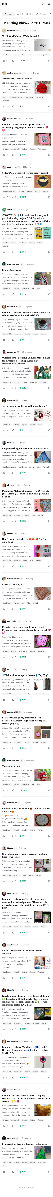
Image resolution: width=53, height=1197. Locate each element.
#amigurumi (25, 289)
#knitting (24, 149)
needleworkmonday (14, 30)
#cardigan (41, 972)
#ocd (31, 561)
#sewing (31, 243)
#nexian (27, 515)
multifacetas (12, 167)
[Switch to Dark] (43, 4)
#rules (37, 55)
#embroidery (42, 149)
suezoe (9, 210)
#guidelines (45, 55)
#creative (45, 694)
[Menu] (49, 4)
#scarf (40, 425)
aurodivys (11, 400)
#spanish (5, 149)
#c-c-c (5, 97)
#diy (38, 289)
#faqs (31, 55)
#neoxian (17, 382)
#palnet (25, 561)
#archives (6, 101)
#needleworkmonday (9, 55)
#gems (25, 382)
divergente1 (11, 485)
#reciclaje (36, 1023)
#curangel (46, 467)
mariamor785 (12, 307)
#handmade (36, 694)
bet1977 (10, 670)
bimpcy (10, 533)
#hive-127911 (7, 334)
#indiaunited (33, 382)
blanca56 (10, 894)
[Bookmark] (49, 60)
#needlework (22, 55)
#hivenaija (43, 382)
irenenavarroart (13, 264)
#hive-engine (42, 1162)
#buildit (43, 334)
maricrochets (12, 119)
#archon (40, 515)
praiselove (11, 1138)
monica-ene (11, 352)
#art (33, 289)
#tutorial (37, 191)
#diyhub (45, 191)
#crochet (32, 149)
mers (9, 443)
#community (39, 97)
